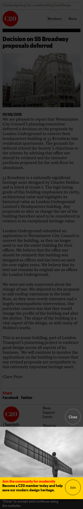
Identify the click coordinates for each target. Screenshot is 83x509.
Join (73, 487)
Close (73, 417)
